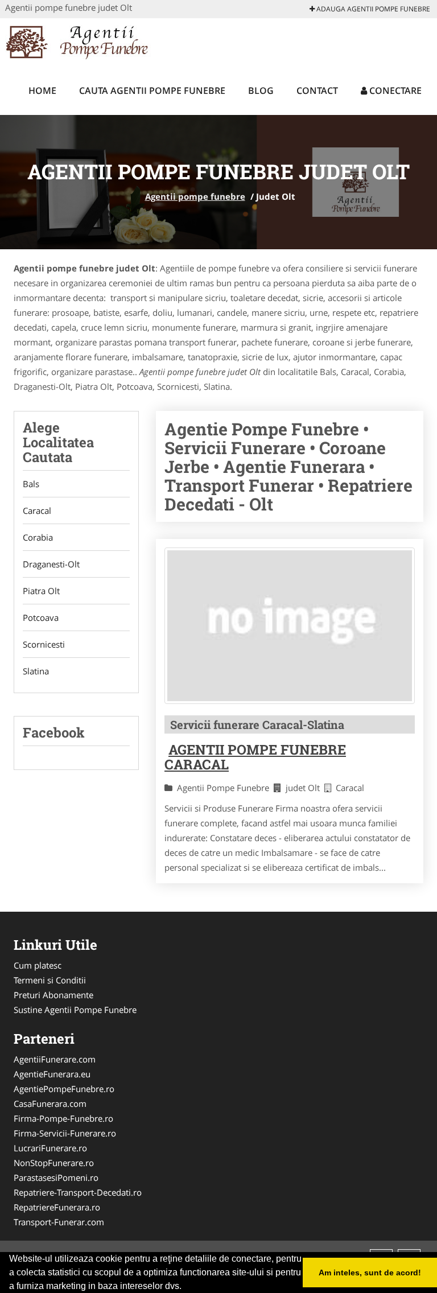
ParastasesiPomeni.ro (56, 1177)
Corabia (38, 537)
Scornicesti (44, 644)
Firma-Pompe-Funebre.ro (63, 1118)
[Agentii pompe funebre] (80, 41)
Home (42, 90)
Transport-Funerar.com (59, 1222)
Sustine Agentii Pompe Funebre (75, 1009)
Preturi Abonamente (53, 994)
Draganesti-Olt (51, 564)
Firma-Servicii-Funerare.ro (65, 1133)
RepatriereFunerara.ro (57, 1207)
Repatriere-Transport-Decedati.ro (78, 1192)
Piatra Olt (41, 590)
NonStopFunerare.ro (54, 1162)
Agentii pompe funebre (195, 196)
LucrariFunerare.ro (50, 1148)
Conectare (394, 90)
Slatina (36, 671)
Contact (317, 90)
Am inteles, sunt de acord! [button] (370, 1272)
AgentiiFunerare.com (55, 1059)
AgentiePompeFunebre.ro (64, 1088)
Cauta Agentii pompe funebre (152, 90)
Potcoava (41, 617)
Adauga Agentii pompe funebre (372, 9)
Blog (261, 90)
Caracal (37, 510)
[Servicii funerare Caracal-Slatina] (289, 625)
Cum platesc (37, 965)
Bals (31, 483)
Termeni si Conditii (50, 980)
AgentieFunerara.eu (52, 1074)
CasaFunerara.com (50, 1103)
